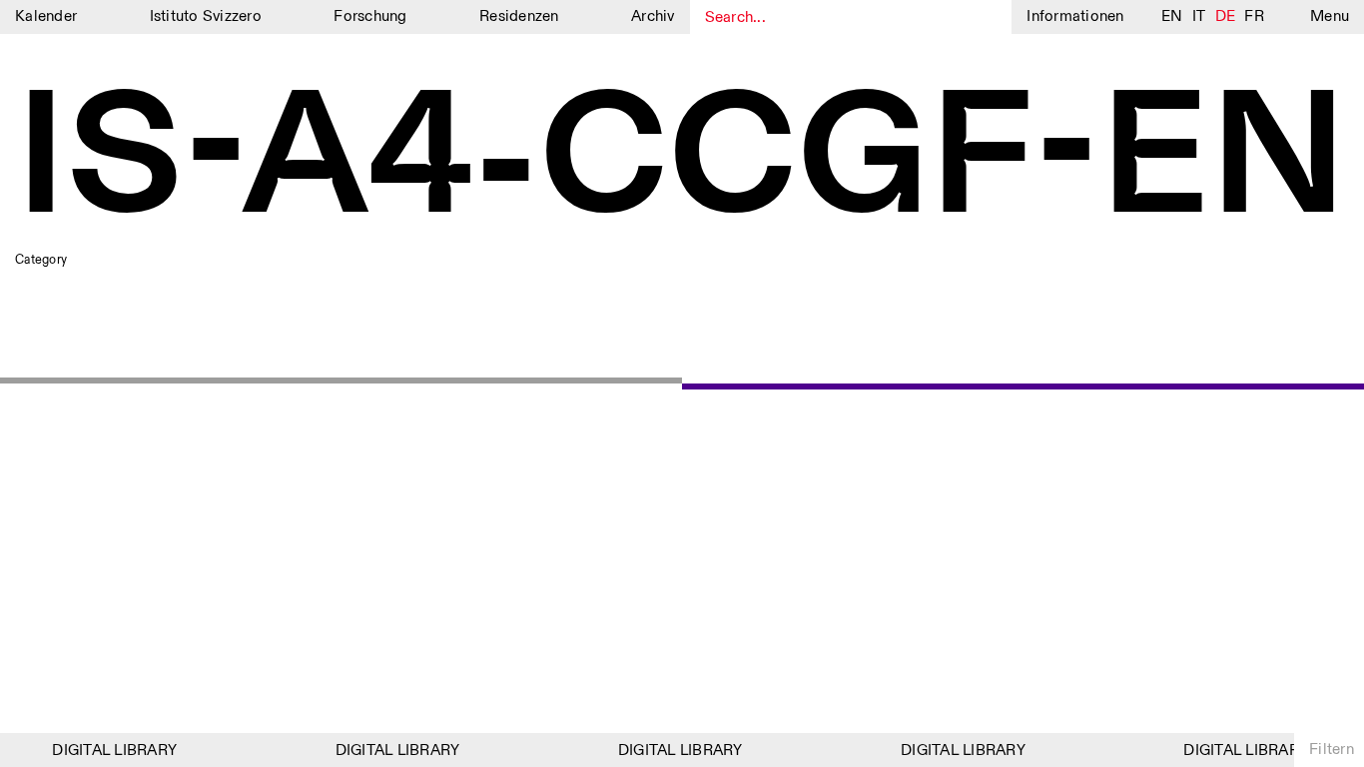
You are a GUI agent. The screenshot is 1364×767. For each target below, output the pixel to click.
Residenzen (519, 16)
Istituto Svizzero (206, 16)
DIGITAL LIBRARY (110, 750)
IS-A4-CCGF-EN (681, 161)
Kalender (46, 16)
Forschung (370, 16)
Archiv (653, 16)
